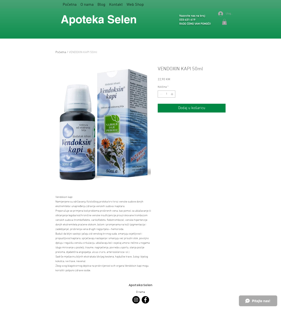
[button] (135, 4)
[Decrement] (160, 94)
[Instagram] (136, 300)
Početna (60, 52)
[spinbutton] (166, 94)
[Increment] (172, 94)
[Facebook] (145, 300)
